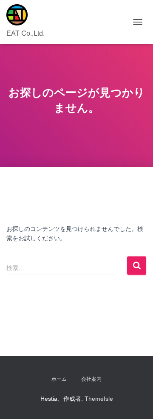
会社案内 (91, 379)
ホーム (59, 379)
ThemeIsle (99, 398)
